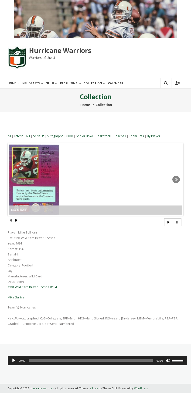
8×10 (69, 136)
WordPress (141, 388)
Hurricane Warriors (60, 50)
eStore (94, 388)
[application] (97, 360)
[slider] (178, 360)
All (9, 136)
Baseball (120, 136)
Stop (177, 222)
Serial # (38, 136)
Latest (18, 136)
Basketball (103, 136)
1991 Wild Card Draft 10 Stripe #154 (32, 287)
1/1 (28, 136)
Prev (15, 179)
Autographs (55, 136)
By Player (153, 136)
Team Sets (136, 136)
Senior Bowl (84, 136)
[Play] (13, 360)
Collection (93, 83)
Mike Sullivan (17, 297)
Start (168, 222)
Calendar (115, 83)
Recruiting (69, 83)
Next (176, 179)
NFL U (50, 83)
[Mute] (168, 360)
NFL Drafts (31, 83)
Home (12, 83)
